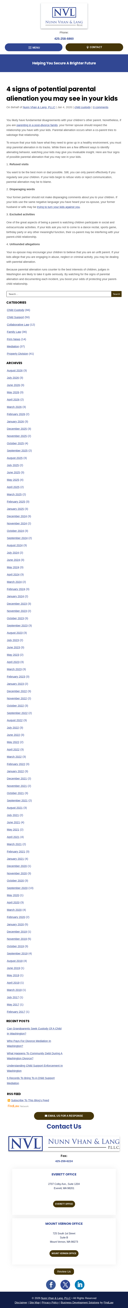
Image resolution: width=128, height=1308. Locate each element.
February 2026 (16, 414)
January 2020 (15, 924)
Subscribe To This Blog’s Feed (30, 1100)
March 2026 (14, 407)
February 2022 (16, 764)
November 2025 (17, 436)
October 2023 (15, 618)
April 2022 (13, 749)
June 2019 (13, 968)
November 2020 (17, 873)
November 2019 (17, 938)
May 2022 (13, 742)
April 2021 (13, 837)
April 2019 (13, 982)
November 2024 (17, 523)
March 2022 (14, 756)
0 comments (100, 107)
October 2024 (15, 530)
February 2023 (16, 676)
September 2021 (17, 800)
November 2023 (17, 611)
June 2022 (13, 734)
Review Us (64, 1271)
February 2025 (16, 501)
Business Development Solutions (80, 1302)
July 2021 (13, 815)
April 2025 (13, 487)
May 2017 (13, 1004)
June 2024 (13, 559)
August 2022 (15, 720)
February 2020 (16, 917)
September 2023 (17, 625)
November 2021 (17, 786)
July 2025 (13, 465)
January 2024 (15, 596)
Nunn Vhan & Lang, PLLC (39, 107)
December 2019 (17, 931)
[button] (33, 48)
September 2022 (17, 713)
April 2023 (13, 662)
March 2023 (14, 669)
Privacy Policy (50, 1302)
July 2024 (13, 552)
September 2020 (17, 888)
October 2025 (15, 443)
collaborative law (18, 324)
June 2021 (13, 822)
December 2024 (17, 516)
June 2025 (13, 472)
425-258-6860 (64, 38)
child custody (82, 107)
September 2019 (17, 953)
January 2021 (15, 858)
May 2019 (13, 975)
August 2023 (15, 632)
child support (15, 317)
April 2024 (13, 574)
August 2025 (15, 458)
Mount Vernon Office (64, 1253)
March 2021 (14, 844)
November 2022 (17, 698)
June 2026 (13, 385)
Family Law (14, 331)
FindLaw (108, 1302)
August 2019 (15, 960)
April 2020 (13, 902)
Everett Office (64, 1204)
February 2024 (16, 589)
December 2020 (17, 866)
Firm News (13, 339)
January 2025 (15, 508)
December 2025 (17, 428)
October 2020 (15, 880)
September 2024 (17, 538)
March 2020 (14, 909)
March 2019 (14, 990)
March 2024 (14, 581)
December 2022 (17, 691)
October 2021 (15, 793)
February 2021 (16, 851)
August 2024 (15, 545)
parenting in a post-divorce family (37, 125)
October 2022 (15, 705)
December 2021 (17, 778)
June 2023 (13, 647)
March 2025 (14, 494)
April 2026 (13, 399)
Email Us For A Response (65, 1116)
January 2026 (15, 421)
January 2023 (15, 683)
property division (17, 353)
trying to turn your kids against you (58, 207)
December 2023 (17, 603)
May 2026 (13, 392)
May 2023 (13, 654)
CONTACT (96, 47)
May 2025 (13, 479)
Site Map (34, 1302)
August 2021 (15, 807)
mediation (13, 346)
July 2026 (13, 377)
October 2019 (15, 946)
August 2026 (15, 370)
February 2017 (16, 1011)
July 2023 (13, 640)
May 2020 (13, 895)
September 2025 (17, 450)
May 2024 (13, 567)
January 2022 (15, 771)
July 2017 (13, 997)
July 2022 (13, 727)
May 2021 (13, 829)
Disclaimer (21, 1302)
